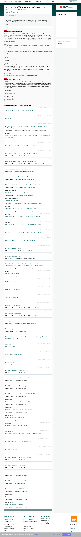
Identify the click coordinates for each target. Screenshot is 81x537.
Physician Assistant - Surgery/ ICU (16, 465)
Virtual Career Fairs (7, 521)
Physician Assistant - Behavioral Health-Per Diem (20, 402)
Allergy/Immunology (11, 200)
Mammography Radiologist (13, 354)
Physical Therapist (11, 449)
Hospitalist (8, 118)
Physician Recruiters (28, 517)
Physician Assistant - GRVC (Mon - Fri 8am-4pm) (20, 489)
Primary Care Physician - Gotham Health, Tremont (21, 161)
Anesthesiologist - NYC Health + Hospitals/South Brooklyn (23, 216)
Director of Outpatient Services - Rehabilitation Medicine (23, 185)
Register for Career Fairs (28, 519)
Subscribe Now (38, 1)
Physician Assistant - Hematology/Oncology (19, 386)
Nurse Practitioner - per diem (14, 417)
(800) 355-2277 (73, 528)
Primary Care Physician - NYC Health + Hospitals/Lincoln (23, 232)
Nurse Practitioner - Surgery (14, 504)
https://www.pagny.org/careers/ (12, 12)
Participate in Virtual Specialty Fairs (30, 521)
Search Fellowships (8, 526)
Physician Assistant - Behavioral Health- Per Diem (21, 378)
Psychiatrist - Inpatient (12, 289)
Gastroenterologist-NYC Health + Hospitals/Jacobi (21, 240)
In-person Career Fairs (8, 519)
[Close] (79, 534)
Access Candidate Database (28, 528)
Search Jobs (6, 523)
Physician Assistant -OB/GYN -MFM (16, 370)
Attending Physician (11, 297)
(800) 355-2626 (73, 527)
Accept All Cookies (66, 534)
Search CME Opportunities (9, 524)
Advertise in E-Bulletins (27, 524)
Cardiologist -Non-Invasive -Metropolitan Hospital (21, 153)
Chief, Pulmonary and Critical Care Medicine (19, 110)
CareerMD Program (27, 526)
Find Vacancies (28, 1)
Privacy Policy (36, 534)
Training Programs (46, 516)
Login (47, 1)
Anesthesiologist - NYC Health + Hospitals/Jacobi (20, 208)
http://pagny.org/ (9, 11)
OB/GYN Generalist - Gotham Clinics (17, 169)
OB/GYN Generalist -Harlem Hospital (17, 193)
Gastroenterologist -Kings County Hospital (18, 177)
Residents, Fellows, (9, 517)
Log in (5, 530)
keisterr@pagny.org (61, 44)
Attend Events (18, 1)
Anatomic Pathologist (12, 273)
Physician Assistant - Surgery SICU (16, 481)
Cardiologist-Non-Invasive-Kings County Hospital (21, 145)
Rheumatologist (10, 346)
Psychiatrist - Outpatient (13, 313)
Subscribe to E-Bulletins (9, 528)
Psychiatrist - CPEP (11, 281)
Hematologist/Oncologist (13, 248)
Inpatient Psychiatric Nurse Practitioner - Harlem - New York (24, 433)
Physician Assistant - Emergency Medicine (18, 409)
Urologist (8, 321)
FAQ (53, 1)
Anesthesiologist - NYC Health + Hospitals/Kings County (23, 224)
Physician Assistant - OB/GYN (14, 473)
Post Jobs (25, 523)
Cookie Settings (56, 534)
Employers (73, 1)
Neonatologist (9, 329)
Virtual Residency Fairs (45, 520)
